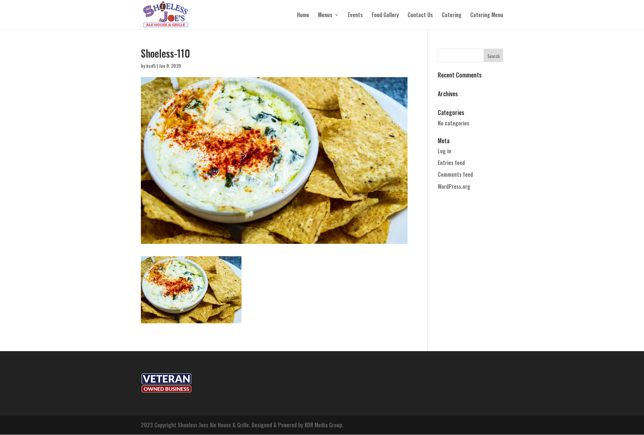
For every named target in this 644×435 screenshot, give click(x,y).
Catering (452, 15)
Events (355, 15)
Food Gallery (385, 15)
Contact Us (420, 15)
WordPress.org (454, 186)
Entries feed (451, 163)
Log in (444, 151)
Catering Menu (486, 15)
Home (303, 15)
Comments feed (455, 174)
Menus (325, 15)
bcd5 (151, 65)
